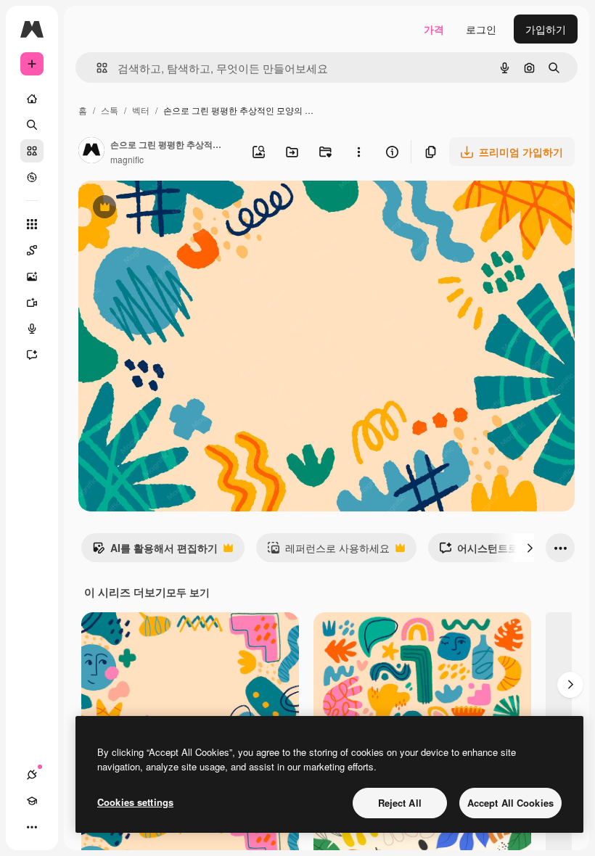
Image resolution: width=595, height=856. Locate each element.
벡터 (140, 110)
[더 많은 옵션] (358, 151)
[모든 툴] (32, 224)
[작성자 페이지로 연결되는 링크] (91, 151)
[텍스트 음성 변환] (32, 328)
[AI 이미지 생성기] (32, 276)
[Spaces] (32, 250)
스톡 (109, 110)
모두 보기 (188, 592)
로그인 (481, 29)
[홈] (32, 98)
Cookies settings (135, 802)
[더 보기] (32, 827)
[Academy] (32, 800)
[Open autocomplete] (96, 67)
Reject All (400, 803)
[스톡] (32, 150)
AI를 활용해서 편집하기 (155, 551)
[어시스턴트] (32, 354)
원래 (162, 208)
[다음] (530, 547)
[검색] (32, 124)
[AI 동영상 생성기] (32, 302)
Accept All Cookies (510, 803)
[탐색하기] (32, 177)
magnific (127, 159)
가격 (434, 29)
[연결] (32, 774)
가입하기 (545, 29)
